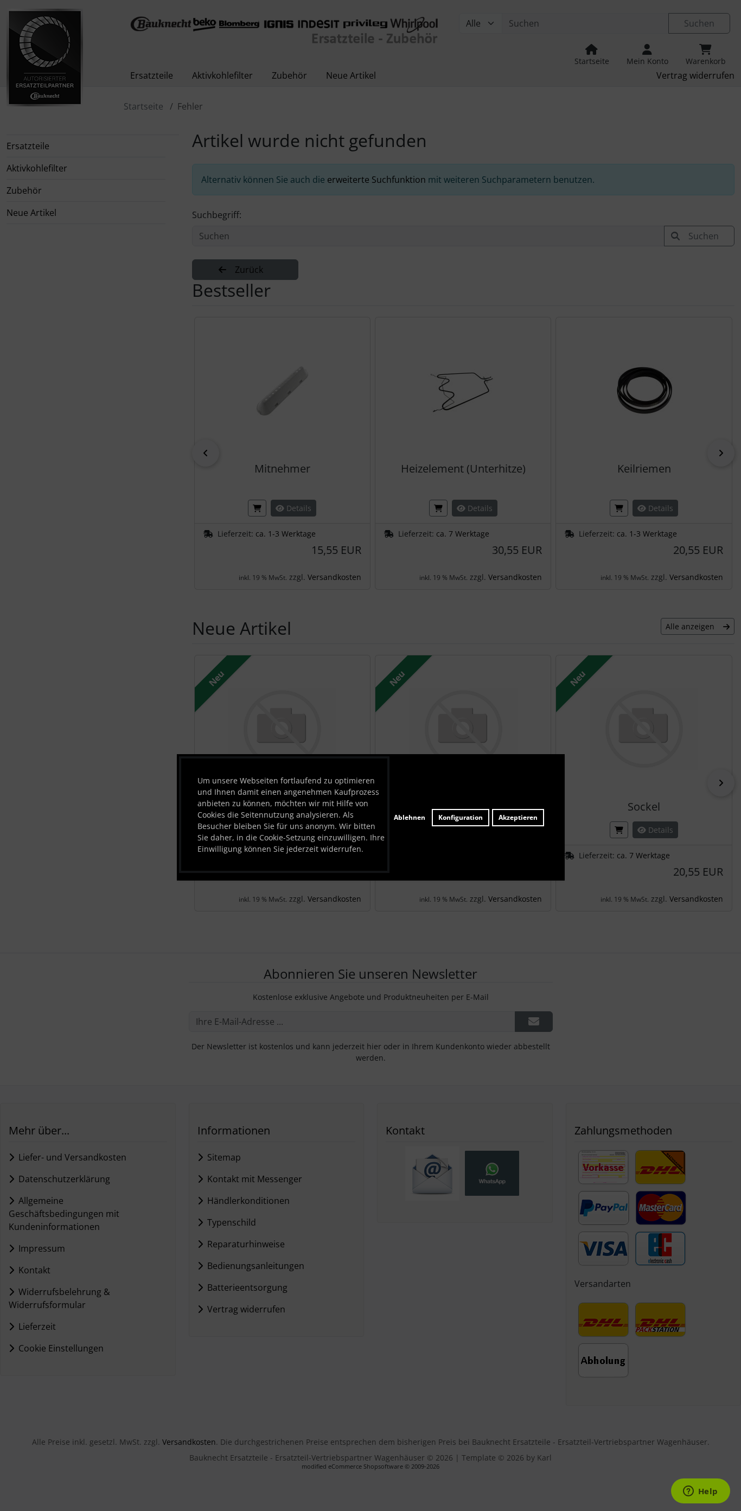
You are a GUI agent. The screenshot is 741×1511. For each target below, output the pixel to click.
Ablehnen (409, 817)
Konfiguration (460, 817)
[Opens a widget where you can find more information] (700, 1492)
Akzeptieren (518, 817)
